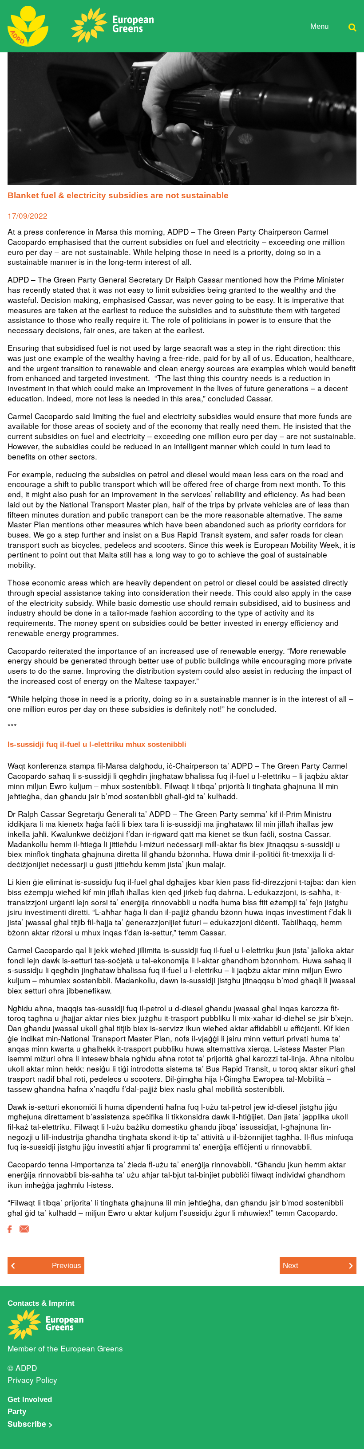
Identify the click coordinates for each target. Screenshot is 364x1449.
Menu (319, 26)
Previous (66, 1265)
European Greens (91, 1348)
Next (290, 1265)
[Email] (24, 1235)
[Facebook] (10, 1235)
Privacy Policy (32, 1379)
